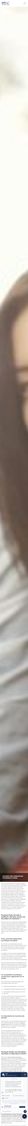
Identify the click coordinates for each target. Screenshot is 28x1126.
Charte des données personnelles (17, 1103)
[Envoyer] (25, 1111)
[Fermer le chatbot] (25, 1074)
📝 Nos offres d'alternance (18, 1095)
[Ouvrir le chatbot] (24, 1116)
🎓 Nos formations (6, 1095)
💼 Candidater (5, 1098)
